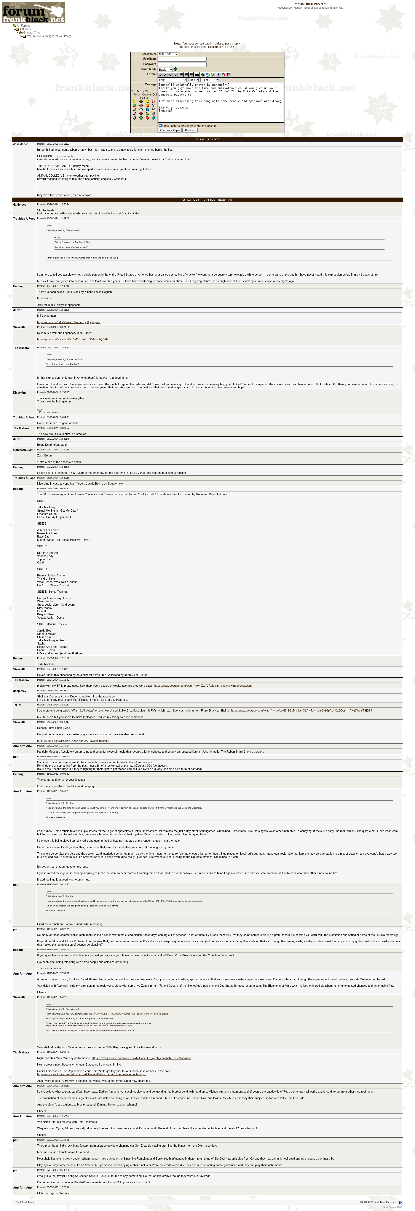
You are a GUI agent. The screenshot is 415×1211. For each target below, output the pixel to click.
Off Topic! (26, 29)
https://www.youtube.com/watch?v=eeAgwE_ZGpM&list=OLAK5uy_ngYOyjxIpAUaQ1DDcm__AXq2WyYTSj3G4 (301, 710)
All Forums (23, 25)
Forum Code (141, 94)
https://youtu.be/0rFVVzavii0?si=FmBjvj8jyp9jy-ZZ (69, 322)
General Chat (31, 32)
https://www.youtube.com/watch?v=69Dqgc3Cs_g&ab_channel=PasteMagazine (128, 1014)
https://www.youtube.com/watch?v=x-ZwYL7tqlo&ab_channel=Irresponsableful (203, 685)
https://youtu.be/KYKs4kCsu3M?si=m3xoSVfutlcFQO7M (73, 339)
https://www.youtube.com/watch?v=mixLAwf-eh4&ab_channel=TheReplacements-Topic (89, 1025)
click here (200, 46)
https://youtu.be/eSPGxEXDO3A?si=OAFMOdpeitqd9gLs (73, 740)
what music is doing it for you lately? (49, 36)
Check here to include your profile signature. (189, 126)
